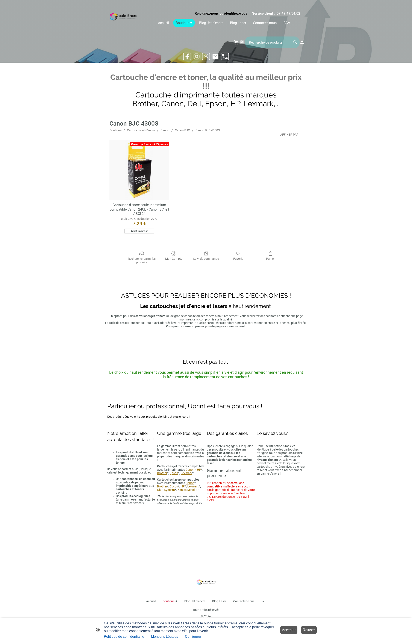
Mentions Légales (164, 636)
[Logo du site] (123, 17)
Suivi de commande (206, 258)
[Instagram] (196, 56)
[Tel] (225, 56)
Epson (174, 473)
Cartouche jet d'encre (141, 130)
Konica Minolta (187, 490)
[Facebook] (187, 56)
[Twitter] (206, 56)
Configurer (193, 636)
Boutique (115, 130)
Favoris (238, 258)
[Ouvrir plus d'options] (298, 23)
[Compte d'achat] (302, 42)
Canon (165, 130)
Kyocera (169, 490)
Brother (162, 473)
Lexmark (186, 473)
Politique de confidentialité (124, 636)
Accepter (288, 630)
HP (199, 469)
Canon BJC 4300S (207, 130)
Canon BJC (182, 130)
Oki (159, 490)
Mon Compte (173, 258)
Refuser (309, 630)
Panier (270, 258)
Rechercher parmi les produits (142, 260)
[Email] (215, 56)
